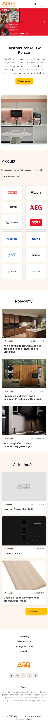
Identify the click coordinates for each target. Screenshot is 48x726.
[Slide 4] (27, 33)
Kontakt (24, 651)
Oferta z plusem (13, 553)
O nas (24, 687)
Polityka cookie (24, 646)
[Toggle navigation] (43, 4)
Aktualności (24, 641)
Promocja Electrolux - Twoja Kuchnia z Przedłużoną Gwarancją (23, 397)
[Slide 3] (26, 33)
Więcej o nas (24, 81)
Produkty (24, 636)
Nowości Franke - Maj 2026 (18, 509)
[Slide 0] (20, 33)
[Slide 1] (22, 33)
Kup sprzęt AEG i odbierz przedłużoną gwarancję (17, 445)
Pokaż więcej (34, 611)
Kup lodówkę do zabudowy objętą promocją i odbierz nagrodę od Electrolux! (22, 348)
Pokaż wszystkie (11, 176)
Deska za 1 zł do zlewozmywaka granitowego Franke (21, 599)
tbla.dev (28, 719)
